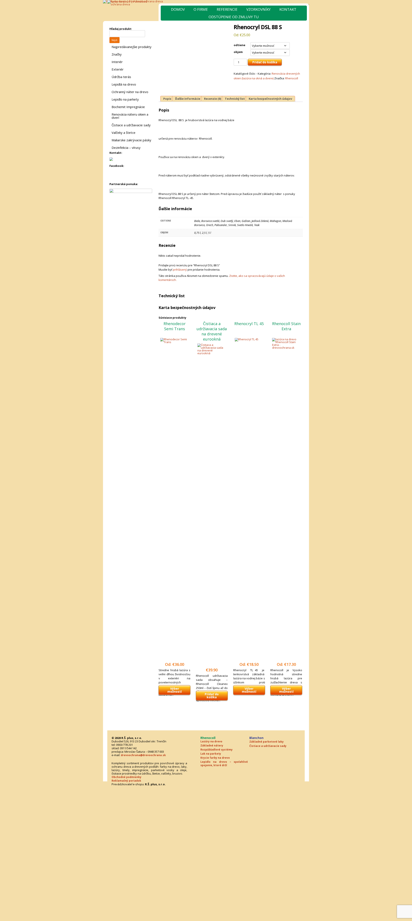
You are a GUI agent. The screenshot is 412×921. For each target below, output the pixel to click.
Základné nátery (211, 745)
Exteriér (118, 69)
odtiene (239, 45)
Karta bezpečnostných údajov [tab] (270, 99)
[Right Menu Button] (410, 783)
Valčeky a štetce (123, 132)
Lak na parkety (210, 753)
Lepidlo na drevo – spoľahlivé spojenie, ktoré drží (224, 763)
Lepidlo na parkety (125, 99)
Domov (178, 9)
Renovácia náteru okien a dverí (130, 116)
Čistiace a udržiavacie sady (131, 125)
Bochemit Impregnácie (128, 107)
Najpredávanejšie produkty (131, 47)
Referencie (227, 9)
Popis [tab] (167, 99)
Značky (117, 54)
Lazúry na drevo (211, 741)
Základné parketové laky (266, 741)
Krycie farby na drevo (215, 758)
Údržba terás (121, 77)
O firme (201, 9)
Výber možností (174, 689)
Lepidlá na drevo (124, 84)
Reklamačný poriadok (126, 780)
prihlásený (180, 269)
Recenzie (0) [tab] (212, 99)
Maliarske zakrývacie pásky (131, 140)
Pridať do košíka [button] (212, 695)
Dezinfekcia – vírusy (126, 147)
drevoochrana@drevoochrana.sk (143, 755)
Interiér (117, 62)
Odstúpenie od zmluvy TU (234, 16)
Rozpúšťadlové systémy (216, 749)
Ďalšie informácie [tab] (187, 99)
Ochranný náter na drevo (130, 92)
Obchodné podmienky (126, 777)
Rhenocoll (291, 78)
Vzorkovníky (258, 9)
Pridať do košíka (264, 62)
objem (238, 52)
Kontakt (287, 9)
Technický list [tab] (235, 99)
